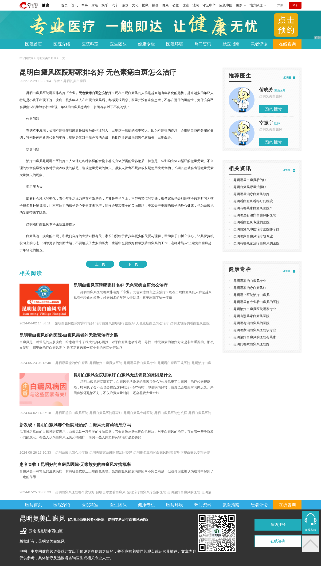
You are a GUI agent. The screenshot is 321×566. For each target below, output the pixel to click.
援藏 (145, 5)
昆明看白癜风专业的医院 (251, 222)
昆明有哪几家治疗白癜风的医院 (256, 243)
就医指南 (231, 44)
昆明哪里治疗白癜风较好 (251, 194)
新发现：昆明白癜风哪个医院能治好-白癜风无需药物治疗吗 (75, 424)
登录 (295, 5)
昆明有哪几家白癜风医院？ (253, 208)
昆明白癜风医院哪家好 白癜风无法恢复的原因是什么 (123, 374)
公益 (175, 5)
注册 (280, 5)
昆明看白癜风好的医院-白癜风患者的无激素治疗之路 (69, 335)
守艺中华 (209, 5)
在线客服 (310, 530)
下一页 (133, 264)
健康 (45, 5)
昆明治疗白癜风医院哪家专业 (254, 309)
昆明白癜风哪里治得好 (249, 187)
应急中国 (225, 5)
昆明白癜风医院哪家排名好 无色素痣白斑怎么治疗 (121, 285)
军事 (84, 5)
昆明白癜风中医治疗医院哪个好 (256, 229)
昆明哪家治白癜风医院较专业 (254, 330)
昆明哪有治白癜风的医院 (251, 323)
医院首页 (33, 44)
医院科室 (90, 44)
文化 (135, 5)
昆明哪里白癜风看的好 (249, 180)
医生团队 (118, 44)
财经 (94, 5)
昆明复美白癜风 (74, 81)
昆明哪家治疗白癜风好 (249, 288)
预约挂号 (273, 108)
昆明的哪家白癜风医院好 (251, 344)
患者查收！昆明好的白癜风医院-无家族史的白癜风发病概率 (75, 464)
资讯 (74, 5)
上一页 (100, 264)
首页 (64, 5)
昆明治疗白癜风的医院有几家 (254, 337)
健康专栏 (146, 44)
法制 (195, 5)
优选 (185, 5)
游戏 (125, 5)
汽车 (115, 5)
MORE (286, 77)
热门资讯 (202, 44)
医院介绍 (61, 44)
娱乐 (105, 5)
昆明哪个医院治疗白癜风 (251, 295)
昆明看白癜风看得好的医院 (253, 201)
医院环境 (174, 44)
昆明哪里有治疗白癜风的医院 (254, 215)
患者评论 (259, 44)
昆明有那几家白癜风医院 (251, 316)
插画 (155, 5)
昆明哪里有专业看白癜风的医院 (256, 302)
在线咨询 (287, 44)
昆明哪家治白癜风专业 (249, 281)
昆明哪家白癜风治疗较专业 (253, 236)
